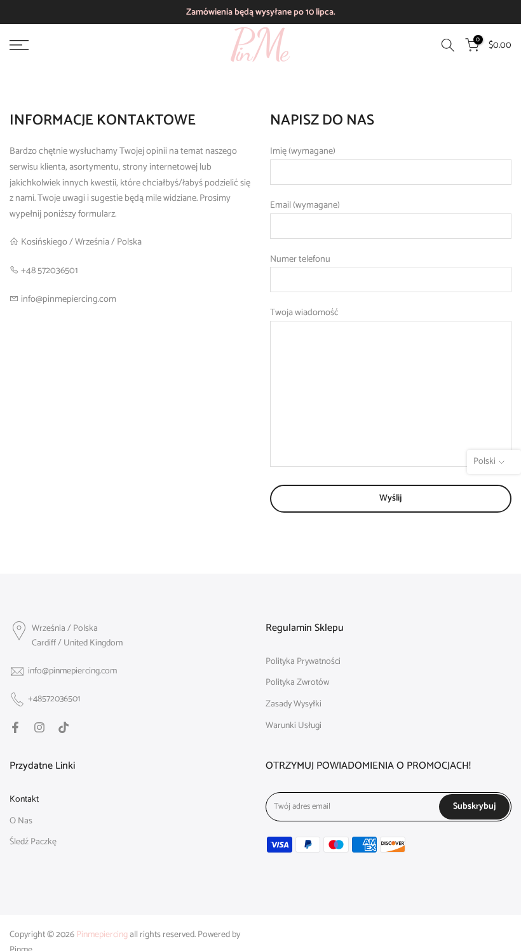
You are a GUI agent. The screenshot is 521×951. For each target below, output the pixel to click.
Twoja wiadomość (304, 312)
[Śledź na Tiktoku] (63, 727)
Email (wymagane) (305, 205)
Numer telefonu (300, 259)
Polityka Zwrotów (297, 683)
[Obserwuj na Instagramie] (39, 727)
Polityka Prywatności (303, 662)
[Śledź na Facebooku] (15, 727)
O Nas (21, 821)
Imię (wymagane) (302, 151)
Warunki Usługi (293, 726)
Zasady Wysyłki (293, 704)
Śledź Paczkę (33, 842)
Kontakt (24, 799)
